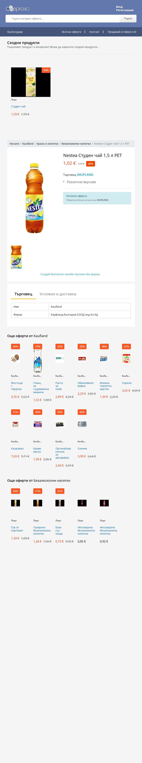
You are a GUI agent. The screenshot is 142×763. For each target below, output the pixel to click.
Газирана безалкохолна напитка (37, 530)
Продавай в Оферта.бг (122, 32)
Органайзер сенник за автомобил (59, 453)
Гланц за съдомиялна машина (37, 388)
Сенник (82, 448)
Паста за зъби (59, 386)
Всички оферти (71, 32)
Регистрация (124, 10)
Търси (128, 18)
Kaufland (27, 143)
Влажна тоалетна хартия (104, 386)
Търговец (23, 293)
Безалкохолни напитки (76, 143)
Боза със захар (59, 530)
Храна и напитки (47, 143)
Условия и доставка (58, 293)
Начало (14, 143)
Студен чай (18, 106)
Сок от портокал (15, 529)
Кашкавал (15, 448)
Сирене (126, 383)
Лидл (14, 99)
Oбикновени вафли (82, 385)
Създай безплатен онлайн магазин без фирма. (70, 274)
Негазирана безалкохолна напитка (82, 530)
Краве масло (37, 450)
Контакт (94, 32)
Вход (119, 6)
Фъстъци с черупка (15, 386)
